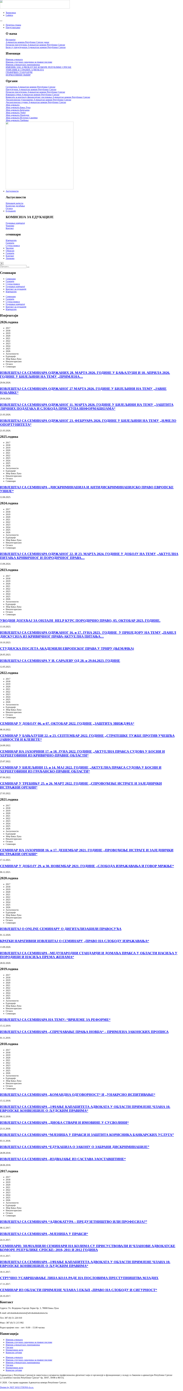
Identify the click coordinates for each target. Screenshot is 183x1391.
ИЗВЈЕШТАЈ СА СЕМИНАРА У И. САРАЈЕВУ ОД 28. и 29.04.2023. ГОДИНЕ (60, 661)
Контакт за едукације (16, 289)
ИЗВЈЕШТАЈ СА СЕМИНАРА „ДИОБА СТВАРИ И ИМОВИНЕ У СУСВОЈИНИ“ (64, 1122)
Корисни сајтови (14, 1352)
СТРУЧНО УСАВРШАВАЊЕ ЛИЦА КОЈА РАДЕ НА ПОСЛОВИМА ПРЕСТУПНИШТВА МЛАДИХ (79, 1278)
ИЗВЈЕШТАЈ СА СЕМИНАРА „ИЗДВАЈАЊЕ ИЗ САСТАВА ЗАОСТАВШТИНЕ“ (63, 1159)
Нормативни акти (14, 1350)
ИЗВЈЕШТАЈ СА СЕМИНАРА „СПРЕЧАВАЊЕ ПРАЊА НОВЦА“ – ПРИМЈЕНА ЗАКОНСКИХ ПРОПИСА (84, 1032)
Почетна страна (13, 25)
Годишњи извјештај (15, 286)
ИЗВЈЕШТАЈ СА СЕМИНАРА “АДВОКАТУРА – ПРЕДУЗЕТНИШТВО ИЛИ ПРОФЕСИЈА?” (73, 1222)
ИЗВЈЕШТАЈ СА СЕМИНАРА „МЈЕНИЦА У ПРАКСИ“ (44, 1234)
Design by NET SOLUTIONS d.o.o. (17, 1387)
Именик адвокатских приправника (23, 1345)
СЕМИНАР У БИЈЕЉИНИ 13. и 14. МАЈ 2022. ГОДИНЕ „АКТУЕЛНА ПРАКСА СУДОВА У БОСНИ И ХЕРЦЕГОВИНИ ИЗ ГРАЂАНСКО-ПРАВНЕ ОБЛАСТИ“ (80, 769)
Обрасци (10, 250)
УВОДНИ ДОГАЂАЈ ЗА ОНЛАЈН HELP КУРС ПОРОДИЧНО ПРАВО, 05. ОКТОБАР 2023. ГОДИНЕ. (80, 620)
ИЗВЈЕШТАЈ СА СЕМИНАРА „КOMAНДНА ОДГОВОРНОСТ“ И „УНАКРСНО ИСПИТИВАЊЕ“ (77, 1094)
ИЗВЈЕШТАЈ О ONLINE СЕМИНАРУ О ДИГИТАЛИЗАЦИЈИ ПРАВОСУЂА (60, 929)
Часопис (10, 248)
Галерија (10, 253)
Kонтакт (10, 256)
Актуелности (12, 191)
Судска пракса (13, 284)
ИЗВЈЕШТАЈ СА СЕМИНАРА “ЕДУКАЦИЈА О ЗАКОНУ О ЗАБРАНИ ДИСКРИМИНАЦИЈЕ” (74, 1147)
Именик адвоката (14, 1339)
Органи (9, 1347)
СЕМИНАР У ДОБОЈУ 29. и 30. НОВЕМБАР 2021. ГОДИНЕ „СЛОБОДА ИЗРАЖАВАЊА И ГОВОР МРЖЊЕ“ (87, 866)
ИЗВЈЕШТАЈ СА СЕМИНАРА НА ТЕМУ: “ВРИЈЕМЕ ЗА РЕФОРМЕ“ (55, 1019)
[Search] (28, 267)
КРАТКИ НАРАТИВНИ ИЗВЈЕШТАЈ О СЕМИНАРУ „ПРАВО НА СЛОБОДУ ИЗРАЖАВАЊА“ (74, 941)
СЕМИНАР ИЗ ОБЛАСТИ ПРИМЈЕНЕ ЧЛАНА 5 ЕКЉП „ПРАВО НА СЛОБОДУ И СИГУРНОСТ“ (78, 1290)
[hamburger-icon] (1, 20)
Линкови (10, 258)
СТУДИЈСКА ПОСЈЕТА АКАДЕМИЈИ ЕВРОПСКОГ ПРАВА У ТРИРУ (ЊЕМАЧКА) (67, 648)
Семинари (11, 279)
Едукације (11, 211)
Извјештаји (11, 291)
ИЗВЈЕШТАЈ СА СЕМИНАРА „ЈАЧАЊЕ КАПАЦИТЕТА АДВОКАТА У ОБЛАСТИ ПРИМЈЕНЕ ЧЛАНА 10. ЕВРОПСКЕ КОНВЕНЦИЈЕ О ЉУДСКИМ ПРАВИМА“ (85, 1108)
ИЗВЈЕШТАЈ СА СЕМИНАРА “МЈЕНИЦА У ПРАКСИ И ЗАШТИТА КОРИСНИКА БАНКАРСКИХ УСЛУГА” (87, 1135)
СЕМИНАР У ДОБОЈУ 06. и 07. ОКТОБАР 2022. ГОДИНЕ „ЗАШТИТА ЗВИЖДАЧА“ (67, 723)
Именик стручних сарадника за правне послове (29, 1342)
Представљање (13, 27)
